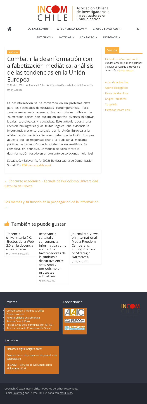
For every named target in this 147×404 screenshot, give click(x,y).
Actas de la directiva (116, 82)
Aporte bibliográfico (116, 87)
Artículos (44, 37)
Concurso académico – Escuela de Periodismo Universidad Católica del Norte (51, 183)
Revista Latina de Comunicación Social (28, 328)
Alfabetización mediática (62, 85)
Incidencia (110, 37)
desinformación (85, 85)
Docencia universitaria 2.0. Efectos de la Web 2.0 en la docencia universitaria (20, 241)
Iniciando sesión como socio (121, 59)
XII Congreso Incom (70, 28)
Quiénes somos (38, 28)
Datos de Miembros (116, 93)
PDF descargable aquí (36, 165)
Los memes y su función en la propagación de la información (51, 204)
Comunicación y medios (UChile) (25, 310)
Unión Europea (14, 89)
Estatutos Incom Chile (118, 110)
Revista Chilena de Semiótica (23, 317)
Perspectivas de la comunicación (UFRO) (29, 324)
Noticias (65, 37)
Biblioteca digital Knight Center (24, 349)
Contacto (87, 37)
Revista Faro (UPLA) (18, 321)
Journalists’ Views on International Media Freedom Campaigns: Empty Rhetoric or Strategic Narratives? (85, 245)
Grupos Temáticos (116, 99)
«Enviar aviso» (125, 70)
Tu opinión (111, 104)
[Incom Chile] (9, 29)
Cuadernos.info (15, 314)
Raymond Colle (37, 85)
